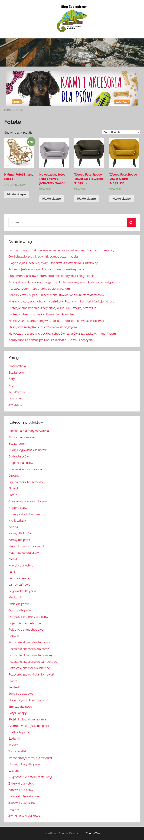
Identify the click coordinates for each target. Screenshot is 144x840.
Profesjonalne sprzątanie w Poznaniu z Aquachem (42, 314)
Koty (11, 379)
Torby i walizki (17, 751)
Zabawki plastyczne (21, 802)
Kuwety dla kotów (20, 565)
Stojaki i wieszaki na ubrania (27, 719)
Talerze (13, 745)
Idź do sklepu (16, 194)
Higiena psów (17, 507)
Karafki (13, 527)
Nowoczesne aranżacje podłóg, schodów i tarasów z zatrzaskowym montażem (62, 333)
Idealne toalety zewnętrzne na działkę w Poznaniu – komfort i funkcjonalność (61, 301)
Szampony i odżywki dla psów (29, 725)
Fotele (12, 495)
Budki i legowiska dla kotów (27, 450)
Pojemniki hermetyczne (24, 623)
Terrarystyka (16, 391)
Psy (10, 385)
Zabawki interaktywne (23, 796)
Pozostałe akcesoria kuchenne (29, 668)
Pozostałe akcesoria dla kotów (29, 642)
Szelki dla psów (19, 732)
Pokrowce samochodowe (26, 629)
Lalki (11, 572)
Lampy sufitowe (19, 584)
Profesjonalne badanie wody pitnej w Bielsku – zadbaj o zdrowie (52, 308)
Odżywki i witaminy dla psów (28, 616)
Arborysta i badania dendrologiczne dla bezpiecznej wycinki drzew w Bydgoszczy (64, 282)
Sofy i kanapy (17, 713)
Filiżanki (13, 488)
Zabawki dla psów (20, 790)
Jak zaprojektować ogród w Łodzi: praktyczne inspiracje (46, 269)
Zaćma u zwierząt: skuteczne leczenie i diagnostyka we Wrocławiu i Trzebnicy (61, 250)
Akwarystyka (17, 366)
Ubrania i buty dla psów (24, 764)
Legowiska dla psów (22, 591)
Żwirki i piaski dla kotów (24, 815)
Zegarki (13, 809)
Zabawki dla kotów (21, 783)
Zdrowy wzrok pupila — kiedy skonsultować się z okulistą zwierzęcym (56, 295)
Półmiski (14, 636)
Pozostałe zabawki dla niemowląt (31, 674)
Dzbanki (13, 475)
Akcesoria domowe (21, 437)
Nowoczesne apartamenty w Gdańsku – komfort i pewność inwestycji (56, 320)
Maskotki (14, 597)
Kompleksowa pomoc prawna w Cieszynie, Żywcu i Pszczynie (50, 340)
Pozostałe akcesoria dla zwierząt (30, 655)
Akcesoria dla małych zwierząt (29, 431)
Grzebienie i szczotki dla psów (28, 501)
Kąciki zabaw (17, 520)
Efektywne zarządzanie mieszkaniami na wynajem (42, 327)
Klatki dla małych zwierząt (26, 546)
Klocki (12, 559)
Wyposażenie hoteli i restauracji (30, 777)
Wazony (13, 770)
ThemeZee (93, 833)
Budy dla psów (18, 456)
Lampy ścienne (18, 578)
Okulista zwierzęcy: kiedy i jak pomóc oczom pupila (43, 256)
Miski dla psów (18, 604)
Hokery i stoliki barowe (24, 514)
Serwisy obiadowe (21, 693)
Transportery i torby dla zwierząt (30, 758)
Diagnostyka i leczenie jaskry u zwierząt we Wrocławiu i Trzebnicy (53, 263)
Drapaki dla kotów (20, 463)
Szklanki (14, 738)
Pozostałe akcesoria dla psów (28, 649)
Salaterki (14, 687)
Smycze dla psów (20, 706)
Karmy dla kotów (20, 533)
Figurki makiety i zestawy (25, 482)
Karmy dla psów (19, 540)
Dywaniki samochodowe (25, 469)
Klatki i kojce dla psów (23, 552)
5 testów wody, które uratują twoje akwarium (39, 288)
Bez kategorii (17, 372)
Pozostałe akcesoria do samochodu (32, 661)
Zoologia (14, 398)
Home (8, 109)
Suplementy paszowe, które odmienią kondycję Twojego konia (51, 276)
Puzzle (13, 681)
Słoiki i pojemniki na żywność (28, 700)
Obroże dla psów (20, 610)
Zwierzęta (15, 404)
